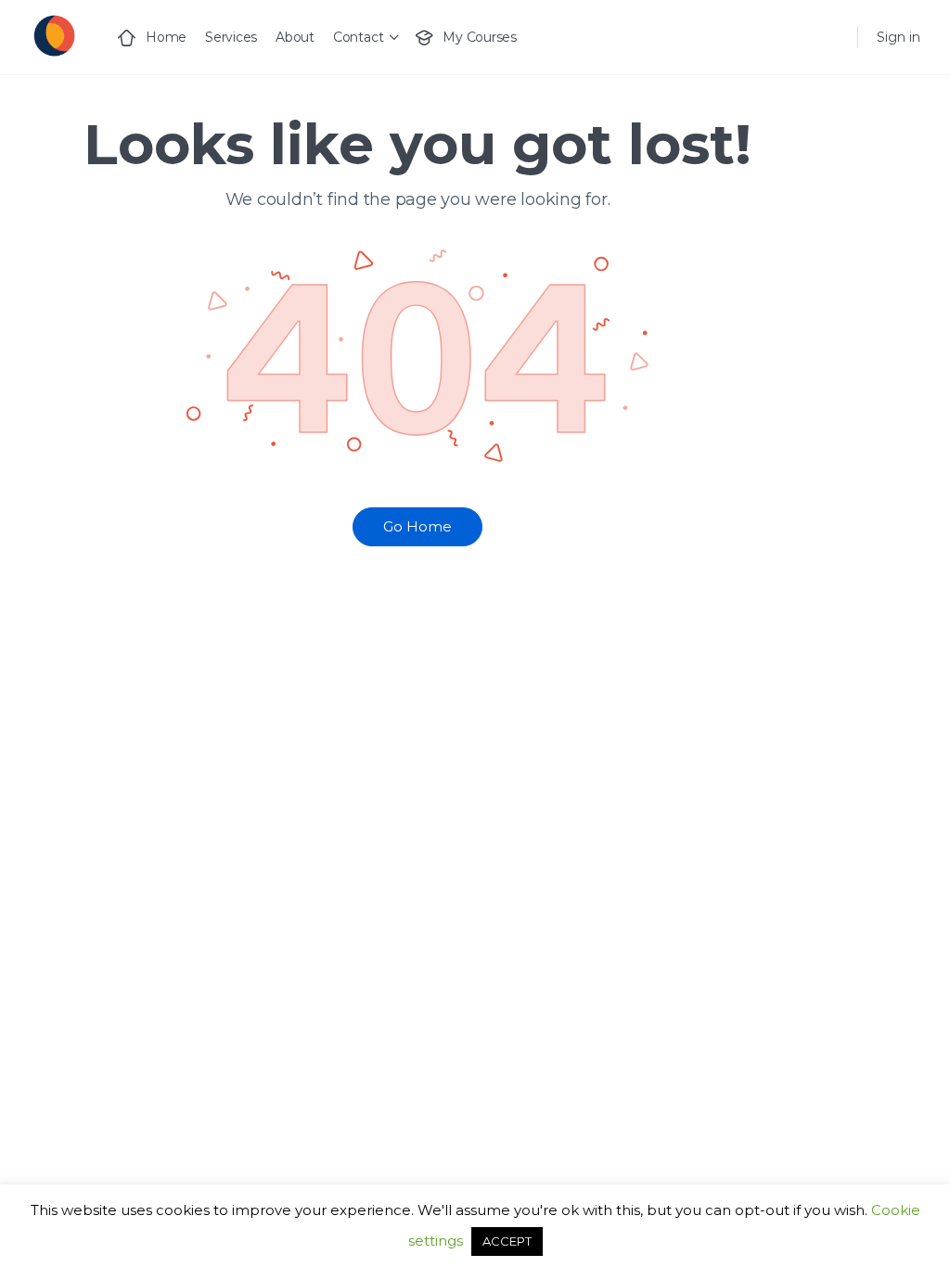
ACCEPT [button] (507, 1241)
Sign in (898, 37)
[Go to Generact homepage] (53, 34)
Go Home (417, 526)
